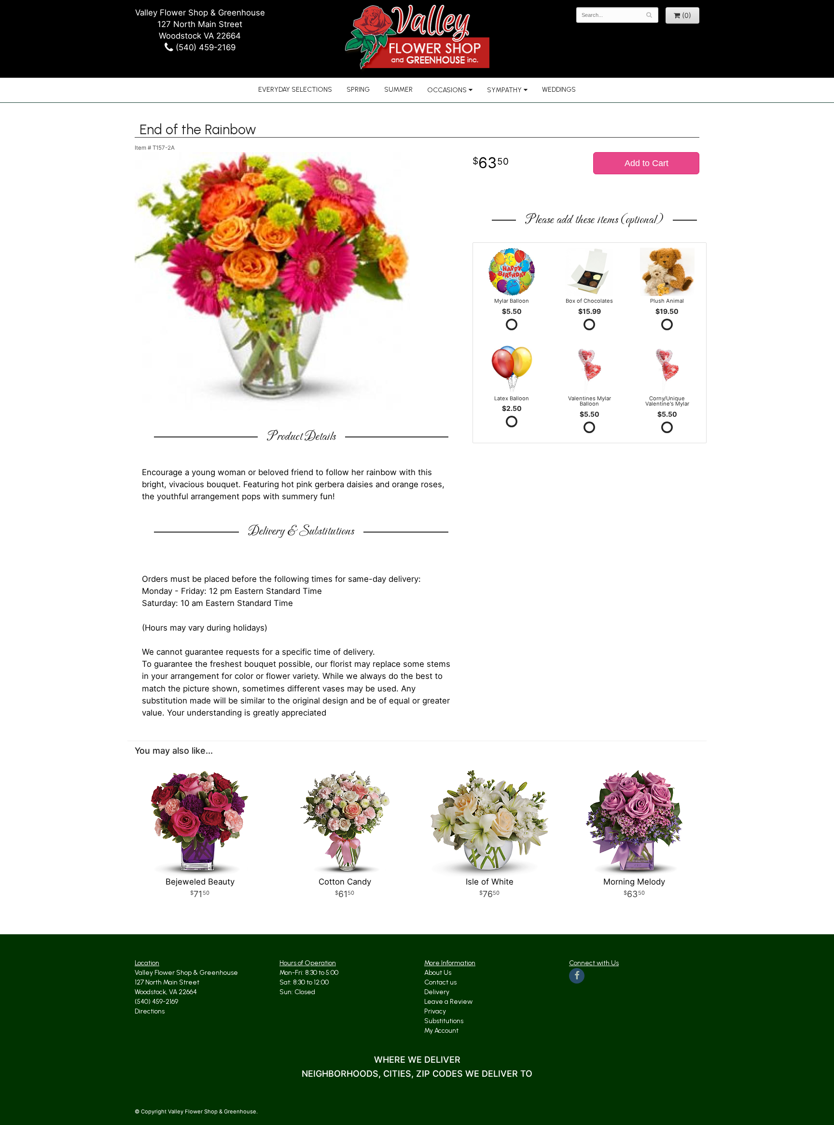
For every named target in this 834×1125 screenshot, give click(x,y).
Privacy (435, 1011)
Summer (398, 89)
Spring (358, 89)
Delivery (436, 992)
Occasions (447, 90)
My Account (441, 1031)
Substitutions (443, 1021)
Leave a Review (448, 1002)
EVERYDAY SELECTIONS (295, 89)
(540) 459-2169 (204, 47)
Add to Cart (646, 163)
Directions (150, 1011)
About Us (437, 973)
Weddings (559, 89)
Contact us (440, 982)
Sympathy (504, 90)
